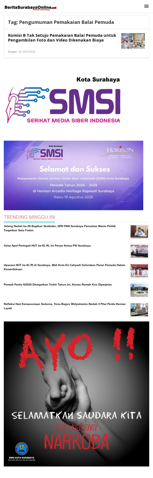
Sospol (12, 51)
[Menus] (146, 6)
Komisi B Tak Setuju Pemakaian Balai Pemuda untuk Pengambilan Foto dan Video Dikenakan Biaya (62, 38)
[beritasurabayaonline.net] (30, 7)
